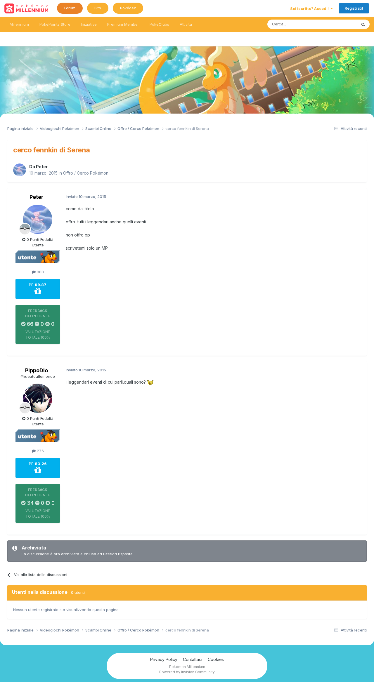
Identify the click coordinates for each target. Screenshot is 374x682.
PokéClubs (159, 24)
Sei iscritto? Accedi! (310, 8)
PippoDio (36, 370)
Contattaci (192, 659)
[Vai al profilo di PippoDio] (37, 398)
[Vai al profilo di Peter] (19, 169)
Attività (186, 24)
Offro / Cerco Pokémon (85, 172)
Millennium (19, 24)
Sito (97, 8)
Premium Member (123, 24)
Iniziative (89, 24)
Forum (69, 8)
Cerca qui (341, 24)
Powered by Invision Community (187, 672)
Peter (42, 166)
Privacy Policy (163, 659)
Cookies (216, 659)
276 (40, 450)
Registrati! (354, 8)
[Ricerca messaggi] (363, 24)
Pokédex (128, 8)
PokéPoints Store (54, 24)
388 (40, 271)
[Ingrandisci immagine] (150, 382)
